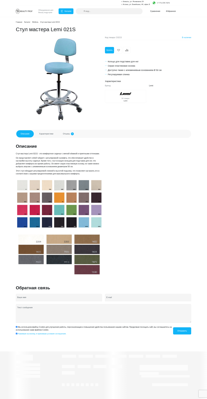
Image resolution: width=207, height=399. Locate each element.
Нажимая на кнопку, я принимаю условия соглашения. (42, 334)
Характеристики (46, 134)
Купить (109, 50)
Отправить (182, 331)
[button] (164, 3)
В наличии (186, 37)
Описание (25, 134)
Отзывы (68, 134)
